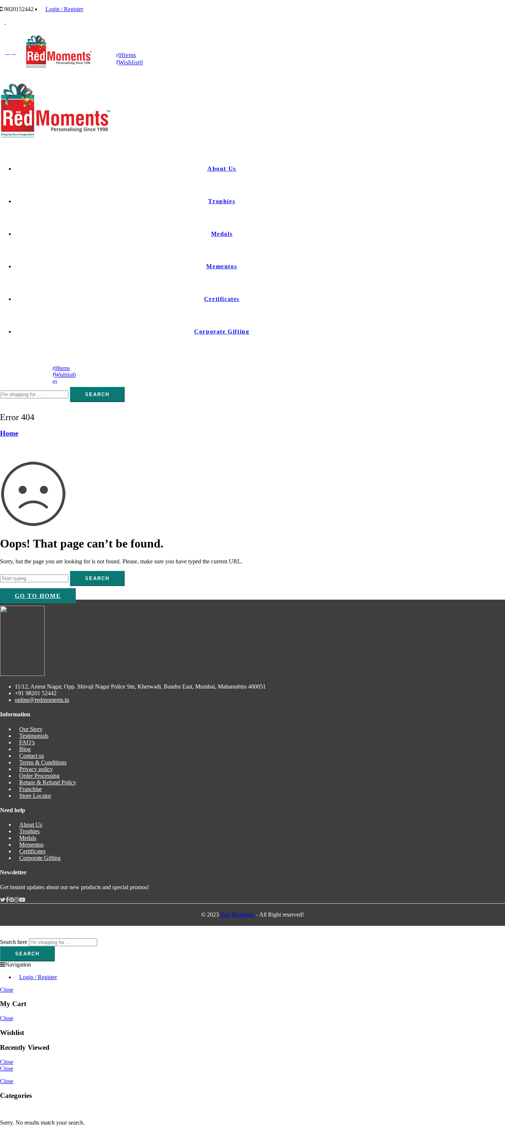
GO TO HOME (38, 596)
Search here (13, 942)
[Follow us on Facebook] (7, 900)
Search (97, 394)
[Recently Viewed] (8, 935)
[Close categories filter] (2, 1110)
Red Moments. (237, 914)
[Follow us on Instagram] (16, 900)
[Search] (54, 381)
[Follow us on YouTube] (22, 900)
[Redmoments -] (59, 66)
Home (9, 433)
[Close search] (2, 405)
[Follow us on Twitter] (3, 900)
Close (6, 990)
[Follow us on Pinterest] (11, 900)
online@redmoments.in (42, 700)
